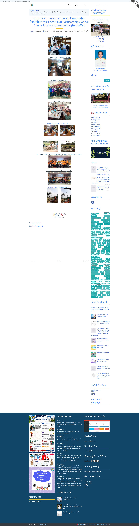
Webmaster (81, 524)
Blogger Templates (90, 524)
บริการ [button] (92, 5)
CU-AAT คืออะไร (96, 126)
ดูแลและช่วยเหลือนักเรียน (97, 237)
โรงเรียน (94, 281)
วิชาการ (99, 285)
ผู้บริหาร (101, 266)
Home (32, 10)
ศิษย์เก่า (107, 287)
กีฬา (92, 229)
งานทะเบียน (100, 233)
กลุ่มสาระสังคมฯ (95, 221)
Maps (30, 1)
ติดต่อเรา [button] (105, 5)
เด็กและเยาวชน (95, 239)
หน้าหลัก (69, 5)
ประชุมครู (76, 31)
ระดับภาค (107, 274)
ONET (93, 391)
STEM (108, 218)
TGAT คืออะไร (96, 133)
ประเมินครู (100, 262)
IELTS (86, 487)
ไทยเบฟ (66, 31)
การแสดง (93, 224)
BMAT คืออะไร (96, 124)
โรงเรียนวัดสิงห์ (43, 524)
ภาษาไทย (102, 271)
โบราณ (102, 252)
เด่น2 (104, 239)
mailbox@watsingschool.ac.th (20, 1)
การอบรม (99, 224)
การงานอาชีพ (106, 221)
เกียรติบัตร (107, 229)
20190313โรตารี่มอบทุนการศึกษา (59, 80)
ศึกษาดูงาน (57, 33)
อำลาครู (100, 297)
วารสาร (93, 285)
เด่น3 (108, 239)
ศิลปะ (104, 287)
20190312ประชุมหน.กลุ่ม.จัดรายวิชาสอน (59, 57)
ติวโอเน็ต (99, 243)
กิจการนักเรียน (106, 227)
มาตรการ (107, 271)
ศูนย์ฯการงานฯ (96, 390)
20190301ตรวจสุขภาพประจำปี (59, 36)
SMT (104, 218)
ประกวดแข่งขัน (95, 254)
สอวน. (101, 293)
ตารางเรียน (94, 243)
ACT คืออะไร (95, 130)
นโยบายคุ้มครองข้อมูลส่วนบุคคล (92, 471)
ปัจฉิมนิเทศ (107, 262)
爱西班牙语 (107, 524)
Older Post (85, 261)
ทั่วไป (108, 243)
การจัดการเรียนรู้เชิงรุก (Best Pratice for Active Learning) (103, 340)
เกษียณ (101, 229)
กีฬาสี (96, 229)
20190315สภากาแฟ (59, 101)
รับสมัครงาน (106, 275)
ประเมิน (93, 262)
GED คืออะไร (95, 123)
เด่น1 (101, 239)
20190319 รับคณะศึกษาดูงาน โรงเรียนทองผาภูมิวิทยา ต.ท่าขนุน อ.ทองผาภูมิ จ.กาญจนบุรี (59, 154)
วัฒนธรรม (103, 283)
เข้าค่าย (93, 231)
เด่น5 (96, 241)
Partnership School (54, 31)
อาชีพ (108, 295)
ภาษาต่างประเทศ (95, 271)
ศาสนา (93, 287)
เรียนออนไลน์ (106, 279)
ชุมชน (62, 31)
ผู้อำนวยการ (106, 268)
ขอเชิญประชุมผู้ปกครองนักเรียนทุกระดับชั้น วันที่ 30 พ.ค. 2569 (103, 187)
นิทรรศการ (94, 250)
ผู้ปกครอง (107, 266)
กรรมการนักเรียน (105, 220)
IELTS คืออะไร (96, 117)
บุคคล (93, 252)
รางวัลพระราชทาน (95, 279)
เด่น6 (100, 241)
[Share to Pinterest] (62, 214)
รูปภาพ (101, 279)
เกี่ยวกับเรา (99, 5)
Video (93, 219)
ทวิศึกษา (104, 243)
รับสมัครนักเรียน (95, 278)
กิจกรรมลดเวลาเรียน (96, 227)
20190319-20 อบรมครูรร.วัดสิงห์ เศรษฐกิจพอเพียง (59, 171)
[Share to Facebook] (59, 214)
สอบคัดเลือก (94, 293)
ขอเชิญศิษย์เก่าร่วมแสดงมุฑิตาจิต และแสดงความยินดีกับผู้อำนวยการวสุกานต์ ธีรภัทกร (100, 309)
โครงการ (107, 231)
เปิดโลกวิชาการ (106, 264)
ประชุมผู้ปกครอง (101, 260)
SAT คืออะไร (95, 121)
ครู (103, 231)
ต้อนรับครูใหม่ (106, 241)
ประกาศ (107, 254)
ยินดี (102, 274)
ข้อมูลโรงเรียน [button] (77, 5)
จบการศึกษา (94, 235)
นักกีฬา (99, 247)
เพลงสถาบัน (107, 270)
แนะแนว (103, 251)
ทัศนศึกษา (94, 244)
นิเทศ (98, 251)
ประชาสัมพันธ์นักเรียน (97, 258)
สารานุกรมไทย (89, 451)
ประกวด (107, 252)
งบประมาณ (94, 233)
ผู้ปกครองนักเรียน (96, 268)
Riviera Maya (99, 524)
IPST (93, 394)
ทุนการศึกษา (101, 244)
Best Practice (95, 213)
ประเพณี (107, 260)
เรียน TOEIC (88, 483)
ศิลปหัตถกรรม (99, 287)
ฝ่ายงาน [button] (86, 5)
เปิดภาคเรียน (94, 264)
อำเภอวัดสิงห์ (95, 297)
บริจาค (107, 251)
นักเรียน (107, 247)
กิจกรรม (106, 224)
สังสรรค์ (107, 293)
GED (86, 484)
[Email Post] (63, 217)
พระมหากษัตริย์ (95, 270)
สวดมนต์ (93, 291)
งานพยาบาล (106, 233)
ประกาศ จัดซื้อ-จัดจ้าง (89, 441)
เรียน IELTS (88, 481)
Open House (106, 216)
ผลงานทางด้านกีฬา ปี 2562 (103, 352)
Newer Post (33, 261)
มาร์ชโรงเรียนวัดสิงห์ (96, 274)
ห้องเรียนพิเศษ (94, 295)
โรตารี (81, 31)
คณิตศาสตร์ (98, 231)
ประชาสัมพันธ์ (96, 256)
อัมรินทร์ (104, 295)
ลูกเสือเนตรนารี (95, 283)
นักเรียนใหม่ (94, 249)
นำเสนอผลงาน (106, 249)
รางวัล (107, 278)
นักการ (71, 31)
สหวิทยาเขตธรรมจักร (105, 291)
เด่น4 (93, 241)
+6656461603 (7, 1)
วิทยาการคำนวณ (105, 285)
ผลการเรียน (94, 266)
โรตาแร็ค (86, 31)
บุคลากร (98, 252)
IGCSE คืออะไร (96, 132)
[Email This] (54, 214)
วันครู (108, 283)
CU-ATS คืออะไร (96, 128)
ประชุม (107, 258)
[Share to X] (56, 214)
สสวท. (98, 291)
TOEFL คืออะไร (96, 135)
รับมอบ (93, 275)
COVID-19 (106, 213)
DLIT (93, 393)
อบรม (62, 33)
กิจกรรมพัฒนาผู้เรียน (96, 226)
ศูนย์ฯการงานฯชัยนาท (104, 289)
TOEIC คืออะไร (96, 119)
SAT (86, 486)
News (37, 10)
